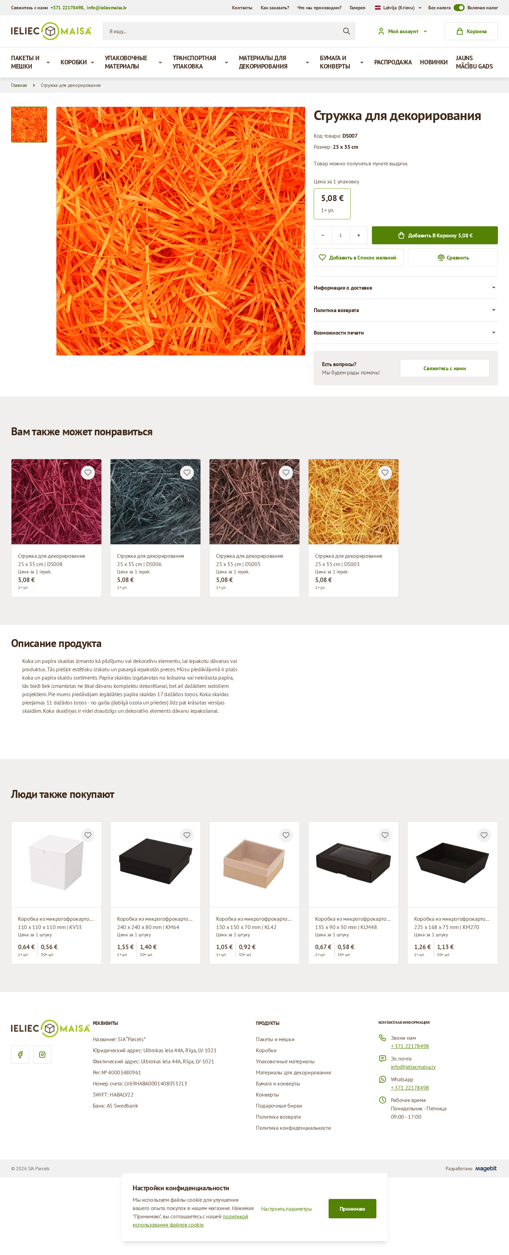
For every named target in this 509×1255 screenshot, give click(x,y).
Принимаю (352, 1208)
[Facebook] (20, 1055)
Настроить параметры (286, 1208)
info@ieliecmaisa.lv (107, 7)
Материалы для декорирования (263, 62)
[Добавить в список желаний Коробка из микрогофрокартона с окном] (286, 835)
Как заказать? (275, 7)
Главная (19, 85)
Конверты (267, 1094)
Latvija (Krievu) (399, 7)
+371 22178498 (67, 7)
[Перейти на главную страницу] (51, 31)
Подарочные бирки (279, 1105)
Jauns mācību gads (474, 62)
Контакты (242, 7)
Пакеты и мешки (25, 62)
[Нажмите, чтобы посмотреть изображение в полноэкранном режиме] (180, 231)
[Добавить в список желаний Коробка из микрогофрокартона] (88, 835)
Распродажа (393, 62)
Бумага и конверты (335, 62)
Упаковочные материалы (126, 62)
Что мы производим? (319, 7)
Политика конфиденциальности (293, 1127)
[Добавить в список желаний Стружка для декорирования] (88, 472)
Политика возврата (278, 1116)
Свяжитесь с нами (444, 368)
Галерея (357, 7)
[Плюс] (359, 235)
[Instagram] (42, 1055)
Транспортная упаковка (194, 62)
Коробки (74, 62)
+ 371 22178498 (410, 1046)
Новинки (434, 62)
